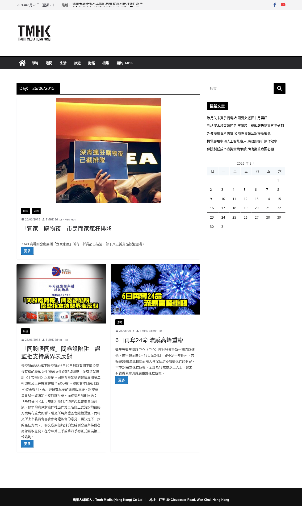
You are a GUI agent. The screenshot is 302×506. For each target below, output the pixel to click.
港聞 (49, 63)
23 (212, 217)
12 (245, 198)
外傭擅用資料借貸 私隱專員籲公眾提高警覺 (239, 133)
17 (223, 208)
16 (212, 208)
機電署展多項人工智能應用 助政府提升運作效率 (107, 5)
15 (279, 198)
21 (268, 208)
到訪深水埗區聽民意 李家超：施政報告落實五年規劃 (245, 125)
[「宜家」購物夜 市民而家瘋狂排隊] (108, 150)
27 (257, 217)
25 (234, 217)
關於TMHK (125, 63)
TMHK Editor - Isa (57, 340)
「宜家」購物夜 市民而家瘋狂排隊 (66, 228)
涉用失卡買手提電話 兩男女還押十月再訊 (237, 118)
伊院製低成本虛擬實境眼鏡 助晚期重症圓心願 (240, 149)
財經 (91, 63)
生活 (63, 63)
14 (268, 198)
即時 (35, 63)
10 (223, 198)
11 (234, 198)
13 (257, 198)
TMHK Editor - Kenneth (61, 219)
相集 (105, 63)
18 (234, 208)
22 (279, 208)
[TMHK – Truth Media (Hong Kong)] (22, 63)
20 (257, 208)
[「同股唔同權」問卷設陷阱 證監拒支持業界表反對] (61, 294)
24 (223, 217)
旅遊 (77, 63)
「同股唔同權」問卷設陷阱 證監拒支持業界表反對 (61, 352)
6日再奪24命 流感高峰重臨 (149, 340)
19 (245, 208)
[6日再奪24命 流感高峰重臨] (155, 289)
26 (245, 217)
